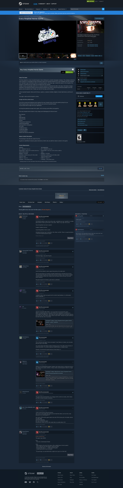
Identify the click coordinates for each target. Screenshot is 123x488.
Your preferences (101, 189)
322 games (24, 217)
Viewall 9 (101, 104)
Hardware (72, 479)
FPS (99, 55)
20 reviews (24, 292)
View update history (82, 119)
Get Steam (94, 475)
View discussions (81, 123)
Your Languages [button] (26, 206)
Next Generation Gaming (93, 44)
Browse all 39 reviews (46, 466)
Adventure (80, 55)
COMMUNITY (41, 3)
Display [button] (61, 202)
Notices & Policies (83, 479)
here (41, 179)
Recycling (72, 482)
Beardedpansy (25, 337)
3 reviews (24, 393)
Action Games (26, 16)
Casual (92, 55)
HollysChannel (25, 391)
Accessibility (82, 477)
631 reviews (24, 267)
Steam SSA (60, 477)
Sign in (21, 62)
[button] (21, 9)
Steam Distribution (61, 482)
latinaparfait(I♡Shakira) (27, 250)
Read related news (81, 121)
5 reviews (24, 218)
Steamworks (60, 479)
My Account (94, 482)
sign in (96, 1)
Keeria (23, 290)
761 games (24, 291)
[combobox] (86, 9)
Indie (89, 112)
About (48, 3)
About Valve (72, 475)
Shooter (96, 55)
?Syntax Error (25, 266)
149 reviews (24, 253)
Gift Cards (60, 484)
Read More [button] (70, 238)
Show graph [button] (99, 202)
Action (84, 55)
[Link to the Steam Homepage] (24, 4)
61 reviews (24, 338)
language (101, 1)
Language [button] (39, 202)
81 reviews (24, 308)
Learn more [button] (99, 96)
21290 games (24, 362)
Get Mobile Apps (95, 477)
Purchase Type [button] (31, 202)
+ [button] (101, 55)
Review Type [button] (22, 202)
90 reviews (24, 408)
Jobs (71, 477)
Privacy (80, 475)
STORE (35, 3)
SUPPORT (54, 3)
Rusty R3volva (25, 431)
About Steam (60, 475)
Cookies (81, 482)
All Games (21, 16)
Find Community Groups (82, 125)
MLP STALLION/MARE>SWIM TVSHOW (29, 407)
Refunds (81, 484)
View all (102, 175)
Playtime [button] (55, 202)
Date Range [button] (47, 202)
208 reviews (24, 434)
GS (23, 306)
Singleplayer (88, 55)
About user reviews (92, 189)
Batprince (24, 361)
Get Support (94, 479)
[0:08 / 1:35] (47, 37)
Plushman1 (24, 216)
